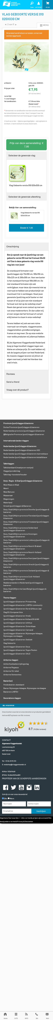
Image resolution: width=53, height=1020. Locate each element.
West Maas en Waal (11, 485)
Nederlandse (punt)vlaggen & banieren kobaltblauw (25, 457)
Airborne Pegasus (11, 668)
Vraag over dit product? (17, 389)
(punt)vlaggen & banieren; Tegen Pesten (20, 650)
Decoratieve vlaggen (12, 698)
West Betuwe (9, 492)
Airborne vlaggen (10, 660)
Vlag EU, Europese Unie (13, 612)
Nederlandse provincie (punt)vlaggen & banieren (24, 431)
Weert (6, 488)
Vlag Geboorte (9, 643)
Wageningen (8, 499)
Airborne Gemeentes (12, 675)
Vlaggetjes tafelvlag (11, 471)
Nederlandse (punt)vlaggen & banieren (19, 446)
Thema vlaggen (9, 598)
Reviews (10, 373)
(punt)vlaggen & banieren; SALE (16, 654)
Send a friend (12, 381)
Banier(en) (8, 681)
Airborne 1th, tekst (11, 671)
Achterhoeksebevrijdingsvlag (16, 664)
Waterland (7, 503)
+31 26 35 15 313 (10, 761)
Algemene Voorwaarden (9, 818)
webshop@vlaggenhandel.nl (15, 765)
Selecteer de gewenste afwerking (24, 196)
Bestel (26, 227)
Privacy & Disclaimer (25, 822)
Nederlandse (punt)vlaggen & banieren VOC (21, 450)
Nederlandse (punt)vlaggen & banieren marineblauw (25, 454)
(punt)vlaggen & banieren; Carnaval (18, 630)
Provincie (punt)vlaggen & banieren (18, 423)
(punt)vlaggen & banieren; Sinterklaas (19, 626)
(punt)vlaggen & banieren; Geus (16, 647)
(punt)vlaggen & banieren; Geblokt (17, 640)
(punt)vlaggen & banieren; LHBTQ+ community (22, 605)
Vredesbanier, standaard (13, 685)
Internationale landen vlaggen (16, 441)
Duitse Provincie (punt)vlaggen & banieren (21, 427)
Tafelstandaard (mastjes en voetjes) (18, 468)
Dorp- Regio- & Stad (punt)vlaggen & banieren (22, 481)
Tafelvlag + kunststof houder (15, 475)
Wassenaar (8, 496)
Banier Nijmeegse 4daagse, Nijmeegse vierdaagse (24, 688)
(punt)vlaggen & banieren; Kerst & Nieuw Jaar (22, 609)
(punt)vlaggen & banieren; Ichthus (17, 623)
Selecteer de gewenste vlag (21, 155)
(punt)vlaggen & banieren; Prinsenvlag (19, 602)
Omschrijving (12, 246)
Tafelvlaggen (8, 464)
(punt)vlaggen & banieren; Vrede (17, 616)
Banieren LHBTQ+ (10, 692)
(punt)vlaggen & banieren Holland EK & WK (21, 619)
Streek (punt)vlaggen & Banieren (17, 506)
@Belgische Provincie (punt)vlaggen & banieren (23, 434)
